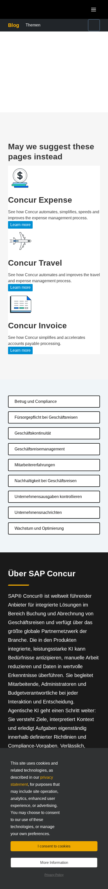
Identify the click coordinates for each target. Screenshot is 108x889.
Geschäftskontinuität (33, 433)
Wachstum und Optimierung (39, 528)
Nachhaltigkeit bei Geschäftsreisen (46, 481)
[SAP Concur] (31, 9)
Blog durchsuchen (83, 25)
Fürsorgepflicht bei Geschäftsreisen (46, 417)
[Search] (93, 25)
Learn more (20, 225)
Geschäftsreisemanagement (40, 449)
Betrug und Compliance (36, 401)
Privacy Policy (54, 875)
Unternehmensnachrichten (38, 512)
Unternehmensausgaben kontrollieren (48, 496)
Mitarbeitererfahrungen (35, 465)
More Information (54, 862)
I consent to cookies (54, 846)
